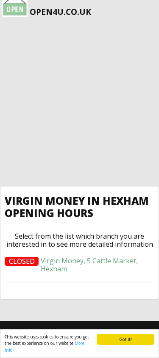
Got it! (125, 339)
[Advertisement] (79, 102)
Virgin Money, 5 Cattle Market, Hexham (89, 265)
